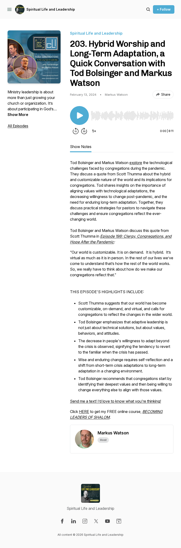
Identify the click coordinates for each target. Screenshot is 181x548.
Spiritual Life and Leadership (50, 9)
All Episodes (18, 126)
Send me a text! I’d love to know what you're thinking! (115, 401)
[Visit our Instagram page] (84, 521)
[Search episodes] (148, 9)
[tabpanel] (121, 292)
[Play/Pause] (79, 115)
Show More (18, 114)
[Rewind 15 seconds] (75, 131)
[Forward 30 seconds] (84, 131)
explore (135, 162)
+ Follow (164, 9)
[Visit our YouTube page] (107, 521)
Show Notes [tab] (80, 146)
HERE (84, 411)
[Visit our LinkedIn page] (73, 521)
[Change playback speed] (94, 131)
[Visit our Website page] (118, 521)
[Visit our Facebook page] (62, 521)
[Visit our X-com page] (96, 521)
